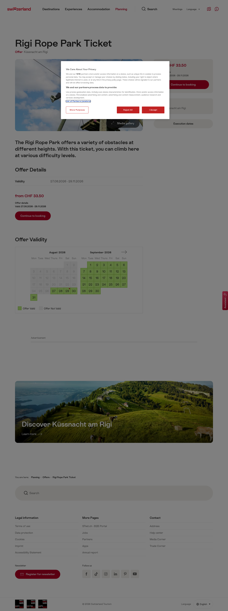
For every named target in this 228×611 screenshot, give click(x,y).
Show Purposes (77, 110)
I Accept (153, 110)
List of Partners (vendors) (78, 101)
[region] (115, 90)
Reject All (128, 110)
